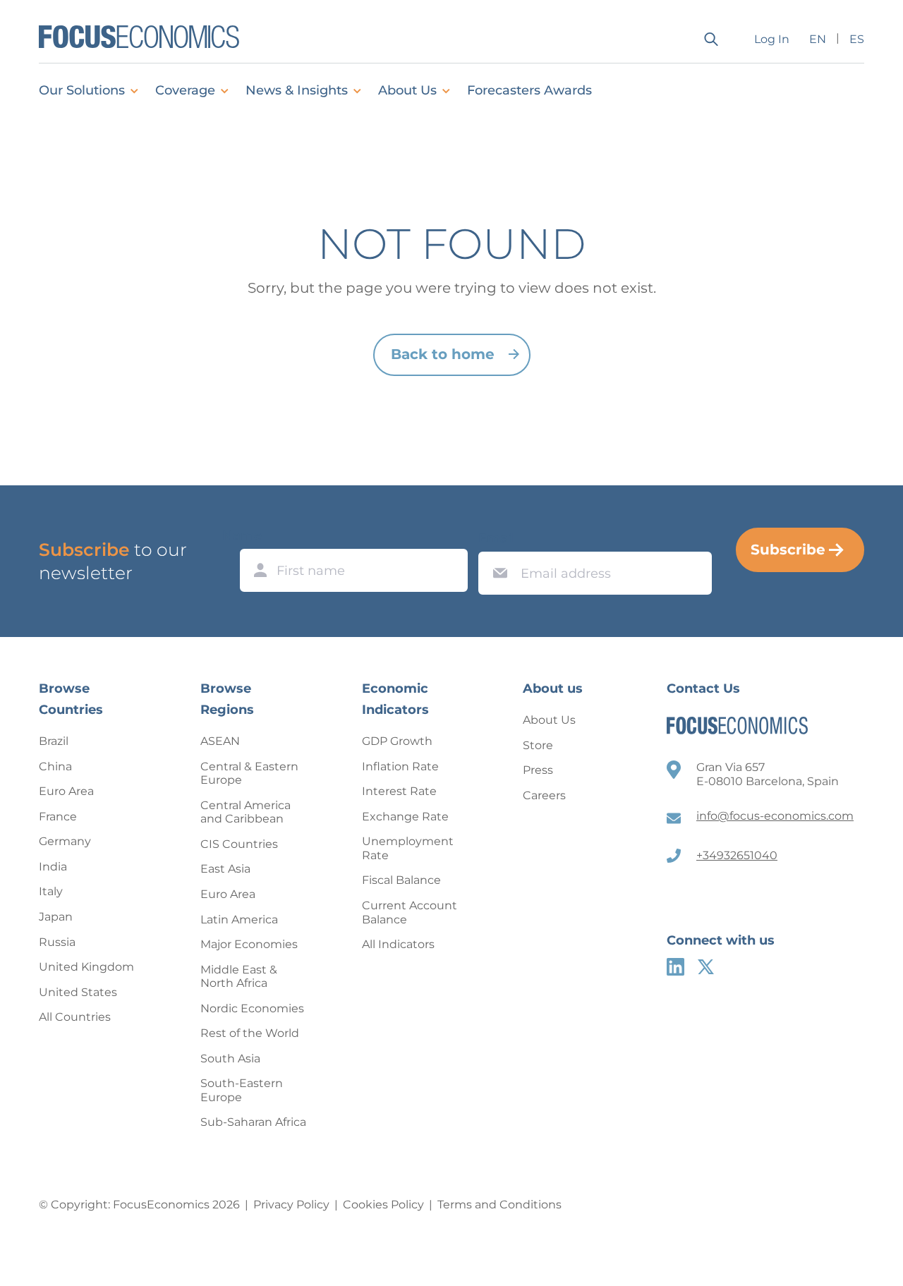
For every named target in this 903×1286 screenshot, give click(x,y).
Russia (57, 942)
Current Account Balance (409, 912)
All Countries (75, 1017)
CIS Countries (239, 844)
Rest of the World (249, 1033)
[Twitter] (706, 967)
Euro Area (66, 791)
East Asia (225, 868)
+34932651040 (736, 855)
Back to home (443, 354)
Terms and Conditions (499, 1204)
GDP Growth (397, 741)
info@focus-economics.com (775, 816)
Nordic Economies (252, 1008)
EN (817, 39)
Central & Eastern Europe (249, 773)
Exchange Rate (405, 816)
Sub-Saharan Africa (253, 1122)
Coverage (185, 90)
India (53, 866)
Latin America (239, 919)
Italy (51, 891)
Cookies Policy (383, 1204)
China (55, 766)
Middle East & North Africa (238, 976)
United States (78, 992)
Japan (56, 916)
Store (538, 745)
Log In (771, 39)
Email (496, 538)
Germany (65, 841)
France (58, 816)
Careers (544, 795)
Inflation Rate (400, 766)
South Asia (230, 1058)
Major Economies (249, 944)
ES (856, 39)
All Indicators (398, 944)
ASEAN (220, 741)
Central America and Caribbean (245, 812)
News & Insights (297, 90)
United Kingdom (86, 966)
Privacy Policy (291, 1204)
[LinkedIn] (675, 967)
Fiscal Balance (401, 880)
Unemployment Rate (408, 848)
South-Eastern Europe (241, 1090)
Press (538, 770)
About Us (407, 90)
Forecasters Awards (529, 90)
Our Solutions (82, 90)
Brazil (53, 741)
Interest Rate (399, 791)
